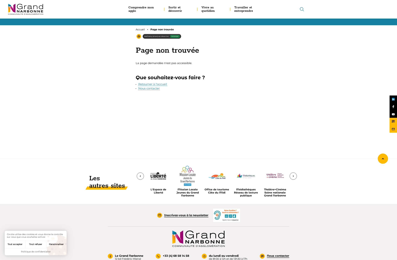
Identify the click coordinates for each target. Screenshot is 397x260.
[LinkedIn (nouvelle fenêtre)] (393, 99)
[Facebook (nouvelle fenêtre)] (393, 106)
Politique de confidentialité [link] (35, 251)
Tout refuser (35, 244)
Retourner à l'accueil (152, 84)
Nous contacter (149, 88)
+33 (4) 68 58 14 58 (176, 256)
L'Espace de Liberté (158, 191)
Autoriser (174, 36)
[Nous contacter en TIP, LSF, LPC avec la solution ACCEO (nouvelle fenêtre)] (226, 215)
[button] (138, 36)
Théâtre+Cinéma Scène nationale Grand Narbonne (275, 192)
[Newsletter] (393, 129)
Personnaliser (56, 244)
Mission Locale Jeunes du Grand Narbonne (187, 192)
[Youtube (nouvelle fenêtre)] (393, 114)
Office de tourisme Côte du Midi (217, 191)
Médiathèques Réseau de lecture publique (246, 192)
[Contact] (393, 121)
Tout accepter (15, 244)
